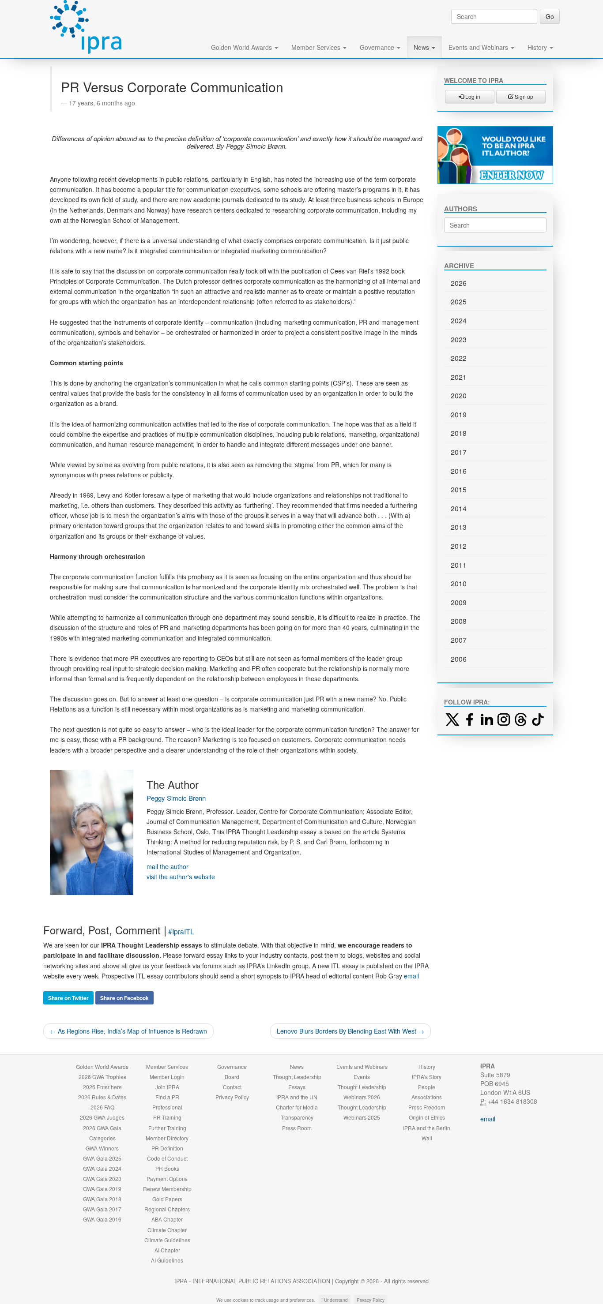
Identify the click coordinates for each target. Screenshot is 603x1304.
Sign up (523, 96)
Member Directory (167, 1138)
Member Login (167, 1076)
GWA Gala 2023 (102, 1178)
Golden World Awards (242, 47)
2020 (459, 395)
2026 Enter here (102, 1086)
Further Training (167, 1128)
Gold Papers (167, 1199)
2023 (459, 339)
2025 (459, 301)
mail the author (167, 866)
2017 (459, 452)
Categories (102, 1138)
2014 (459, 508)
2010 (459, 583)
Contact (232, 1086)
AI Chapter (167, 1250)
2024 (459, 320)
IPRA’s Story (426, 1076)
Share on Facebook (124, 998)
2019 (459, 414)
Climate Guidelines (167, 1240)
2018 (459, 433)
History (538, 47)
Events (362, 1076)
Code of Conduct (167, 1158)
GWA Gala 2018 (102, 1199)
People (426, 1086)
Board (232, 1076)
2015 (459, 489)
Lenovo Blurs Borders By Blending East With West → (350, 1031)
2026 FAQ (102, 1107)
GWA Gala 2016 (102, 1219)
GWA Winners (102, 1148)
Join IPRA (167, 1086)
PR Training (167, 1117)
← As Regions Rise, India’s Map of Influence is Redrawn (128, 1031)
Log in (472, 96)
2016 (459, 471)
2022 (459, 358)
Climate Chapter (167, 1229)
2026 (459, 283)
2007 (459, 640)
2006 (459, 659)
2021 (459, 377)
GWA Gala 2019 (102, 1188)
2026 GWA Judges (102, 1117)
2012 (459, 546)
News (422, 47)
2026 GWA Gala (102, 1128)
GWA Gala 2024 (102, 1168)
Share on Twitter (68, 998)
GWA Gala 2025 (102, 1158)
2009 (459, 602)
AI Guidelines (167, 1260)
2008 (459, 621)
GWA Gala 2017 (102, 1209)
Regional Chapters (167, 1209)
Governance (378, 47)
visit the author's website (181, 876)
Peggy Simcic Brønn (176, 797)
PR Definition (167, 1148)
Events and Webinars (479, 47)
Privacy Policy (232, 1097)
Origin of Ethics (427, 1117)
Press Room (297, 1128)
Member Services (316, 47)
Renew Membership (167, 1188)
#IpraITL (181, 931)
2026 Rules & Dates (102, 1097)
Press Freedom (426, 1107)
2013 (459, 527)
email (411, 975)
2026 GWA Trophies (102, 1076)
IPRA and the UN (296, 1097)
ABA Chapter (167, 1219)
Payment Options (167, 1178)
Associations (426, 1097)
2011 (459, 565)
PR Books (167, 1168)
